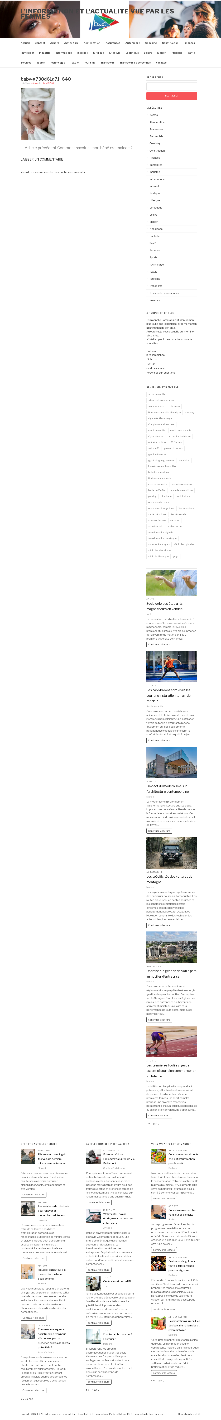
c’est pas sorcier (156, 368)
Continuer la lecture (159, 644)
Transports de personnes (135, 62)
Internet (82, 52)
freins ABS (154, 448)
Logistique (132, 52)
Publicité (176, 52)
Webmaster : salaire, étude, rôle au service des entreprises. (118, 1219)
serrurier (175, 520)
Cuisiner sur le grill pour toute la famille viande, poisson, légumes (182, 1266)
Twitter (150, 363)
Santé (191, 52)
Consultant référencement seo (93, 1414)
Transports (107, 62)
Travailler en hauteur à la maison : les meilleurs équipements (52, 1274)
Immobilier (27, 52)
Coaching (151, 42)
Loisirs (148, 52)
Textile (74, 62)
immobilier (184, 460)
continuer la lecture (99, 1202)
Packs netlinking (117, 1414)
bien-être (175, 406)
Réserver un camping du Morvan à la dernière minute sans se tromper (52, 1159)
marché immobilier (158, 484)
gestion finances (157, 454)
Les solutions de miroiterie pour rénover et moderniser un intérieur (53, 1211)
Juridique (98, 52)
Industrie (44, 52)
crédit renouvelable (180, 430)
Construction (170, 42)
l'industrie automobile (159, 478)
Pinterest (152, 359)
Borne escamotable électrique (164, 412)
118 (155, 1124)
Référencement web (137, 1414)
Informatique (64, 52)
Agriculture (71, 42)
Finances (189, 42)
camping (189, 412)
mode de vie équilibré (181, 490)
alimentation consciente (161, 400)
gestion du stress (173, 448)
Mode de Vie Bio (157, 490)
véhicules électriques (159, 550)
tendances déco (175, 526)
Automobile (132, 42)
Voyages (161, 62)
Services (26, 62)
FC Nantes (176, 442)
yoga (176, 556)
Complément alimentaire (161, 424)
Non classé (156, 228)
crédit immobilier (157, 430)
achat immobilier (157, 394)
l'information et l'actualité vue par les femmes (97, 13)
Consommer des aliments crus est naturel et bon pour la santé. (184, 1159)
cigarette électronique (160, 418)
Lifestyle (114, 52)
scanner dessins (157, 520)
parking (152, 496)
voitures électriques (159, 544)
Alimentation (92, 42)
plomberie (166, 496)
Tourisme (89, 62)
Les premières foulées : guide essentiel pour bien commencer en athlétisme (171, 1071)
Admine (35, 83)
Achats (54, 42)
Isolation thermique (158, 472)
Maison (161, 52)
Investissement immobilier (162, 466)
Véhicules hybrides (184, 544)
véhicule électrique (158, 556)
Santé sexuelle (178, 514)
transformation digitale (160, 532)
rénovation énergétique (161, 508)
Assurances (112, 42)
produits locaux (184, 496)
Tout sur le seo (156, 1414)
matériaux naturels (182, 484)
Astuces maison (156, 406)
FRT (198, 1414)
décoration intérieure (179, 436)
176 (29, 1398)
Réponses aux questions (160, 372)
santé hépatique (157, 514)
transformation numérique (162, 538)
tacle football (155, 526)
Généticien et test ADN (117, 1281)
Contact (40, 42)
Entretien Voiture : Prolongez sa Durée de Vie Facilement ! (119, 1159)
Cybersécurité (156, 436)
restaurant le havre (158, 502)
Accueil (25, 42)
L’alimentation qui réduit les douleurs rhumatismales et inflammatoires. (184, 1326)
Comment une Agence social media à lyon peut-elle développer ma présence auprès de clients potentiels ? (54, 1338)
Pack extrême (69, 1414)
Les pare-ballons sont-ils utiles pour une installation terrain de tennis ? (168, 695)
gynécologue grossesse (161, 460)
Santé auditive (186, 508)
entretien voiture (157, 442)
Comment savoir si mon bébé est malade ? (79, 148)
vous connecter (44, 172)
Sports (40, 62)
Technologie (57, 62)
